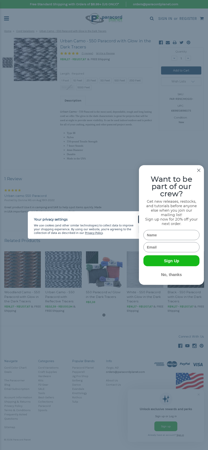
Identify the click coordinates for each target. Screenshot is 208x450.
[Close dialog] (198, 170)
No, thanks (171, 274)
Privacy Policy (94, 233)
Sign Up (171, 261)
